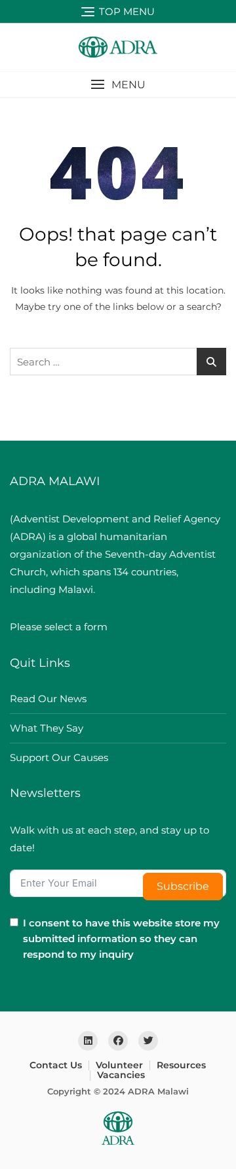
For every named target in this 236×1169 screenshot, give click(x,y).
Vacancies (121, 1075)
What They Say (46, 728)
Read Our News (48, 698)
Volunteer (119, 1065)
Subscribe (183, 886)
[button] (118, 84)
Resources (181, 1065)
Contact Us (56, 1065)
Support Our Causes (59, 757)
